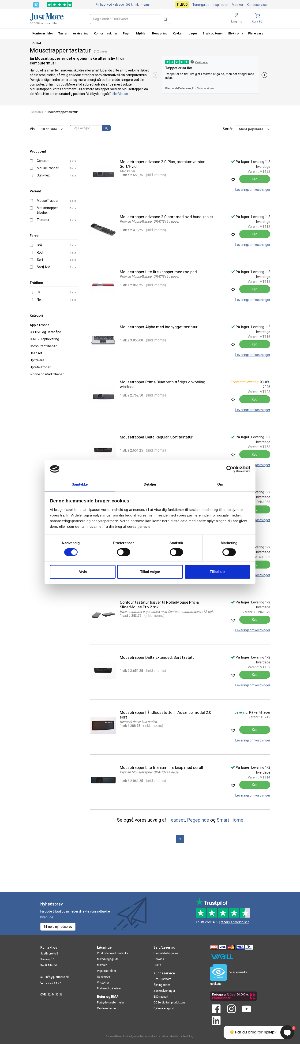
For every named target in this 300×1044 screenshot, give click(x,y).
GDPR (157, 965)
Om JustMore (162, 979)
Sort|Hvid (43, 267)
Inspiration (220, 5)
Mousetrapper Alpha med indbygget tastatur (159, 327)
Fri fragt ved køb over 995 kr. (123, 4)
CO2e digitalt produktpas (169, 1002)
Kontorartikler (42, 33)
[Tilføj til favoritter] (233, 179)
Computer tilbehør (43, 346)
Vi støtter (103, 982)
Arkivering (81, 33)
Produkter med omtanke (112, 953)
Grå (39, 245)
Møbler (141, 33)
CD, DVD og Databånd (45, 332)
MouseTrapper (48, 168)
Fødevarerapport (164, 1008)
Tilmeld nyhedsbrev (57, 926)
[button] (165, 19)
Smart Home (230, 820)
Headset (36, 353)
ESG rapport (161, 996)
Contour (43, 161)
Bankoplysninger (164, 990)
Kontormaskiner (106, 33)
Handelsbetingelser (166, 953)
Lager (193, 33)
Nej (39, 299)
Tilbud (182, 4)
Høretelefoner (40, 367)
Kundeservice (257, 5)
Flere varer (256, 33)
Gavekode (103, 976)
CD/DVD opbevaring (44, 339)
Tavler (63, 33)
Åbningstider (162, 985)
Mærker (237, 5)
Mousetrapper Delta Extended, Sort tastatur (158, 657)
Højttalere (37, 360)
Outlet (36, 43)
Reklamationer (106, 1008)
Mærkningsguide (108, 959)
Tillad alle (217, 572)
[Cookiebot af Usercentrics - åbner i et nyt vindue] (229, 468)
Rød (40, 252)
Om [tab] (220, 484)
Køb (255, 179)
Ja (39, 292)
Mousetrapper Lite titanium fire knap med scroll (161, 767)
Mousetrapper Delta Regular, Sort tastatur (156, 437)
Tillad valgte (150, 572)
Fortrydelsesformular (110, 1002)
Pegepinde (198, 820)
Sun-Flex (43, 175)
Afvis (83, 572)
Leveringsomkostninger (252, 189)
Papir (127, 33)
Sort (40, 260)
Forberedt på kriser (109, 988)
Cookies (159, 959)
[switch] (123, 552)
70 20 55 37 (53, 982)
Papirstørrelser (106, 971)
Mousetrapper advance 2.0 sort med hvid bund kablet (166, 216)
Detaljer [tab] (150, 484)
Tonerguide (200, 5)
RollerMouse (118, 94)
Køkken (178, 33)
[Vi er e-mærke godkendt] (36, 4)
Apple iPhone (39, 325)
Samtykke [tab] (80, 484)
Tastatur (43, 220)
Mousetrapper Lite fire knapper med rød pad (158, 271)
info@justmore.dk (57, 977)
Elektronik (36, 112)
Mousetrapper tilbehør (47, 210)
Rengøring (160, 33)
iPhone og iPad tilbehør (47, 374)
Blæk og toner (212, 33)
